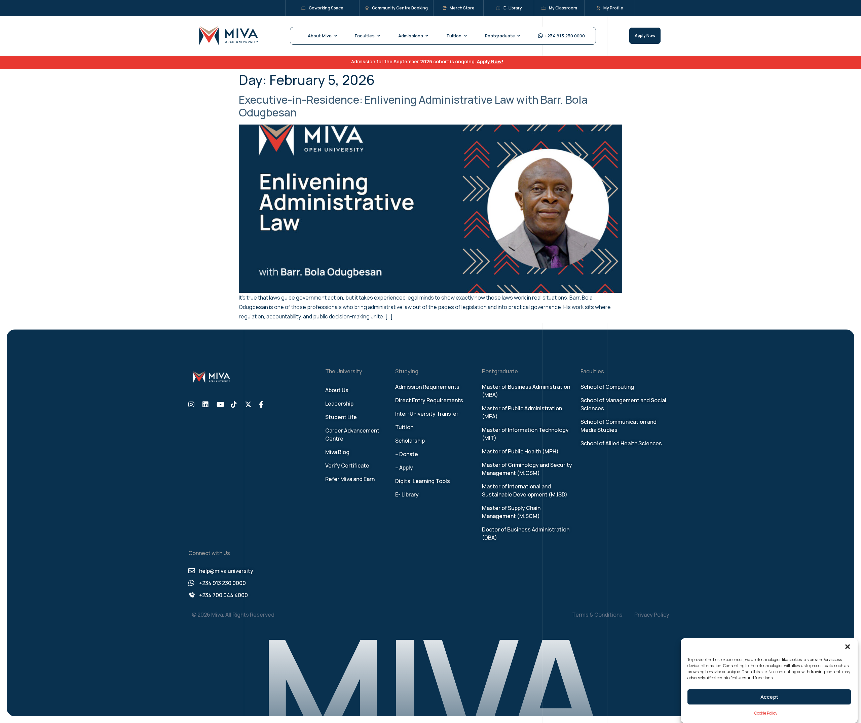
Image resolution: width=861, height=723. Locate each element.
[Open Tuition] (465, 36)
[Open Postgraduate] (519, 36)
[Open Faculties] (378, 36)
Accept (769, 696)
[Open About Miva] (335, 36)
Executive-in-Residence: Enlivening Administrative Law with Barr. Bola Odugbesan (413, 106)
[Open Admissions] (427, 36)
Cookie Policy (765, 713)
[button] (847, 646)
